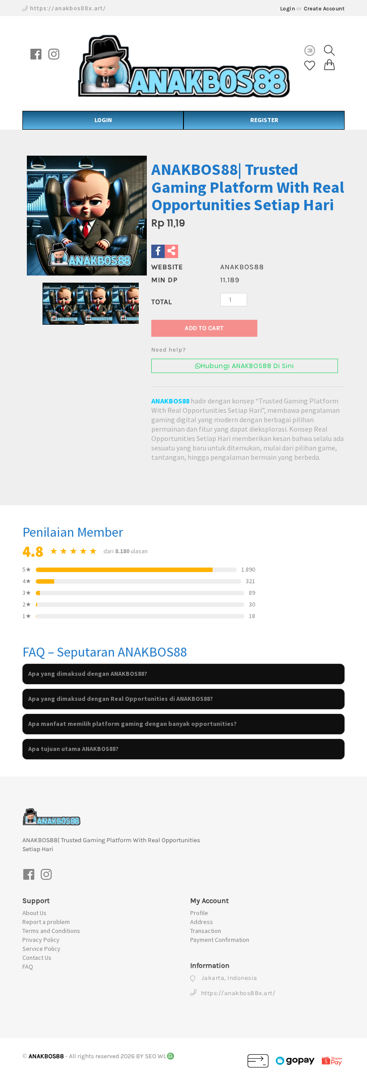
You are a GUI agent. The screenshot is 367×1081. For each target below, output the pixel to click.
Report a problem (46, 922)
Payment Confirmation (219, 940)
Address (201, 922)
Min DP (164, 280)
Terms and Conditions (51, 931)
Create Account (324, 8)
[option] (87, 216)
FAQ (27, 966)
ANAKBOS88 (170, 400)
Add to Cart (204, 328)
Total (161, 301)
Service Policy (41, 949)
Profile (199, 913)
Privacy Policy (41, 940)
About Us (34, 913)
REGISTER (264, 120)
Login (287, 8)
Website (167, 267)
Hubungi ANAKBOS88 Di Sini (247, 365)
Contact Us (36, 958)
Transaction (205, 931)
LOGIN (103, 120)
